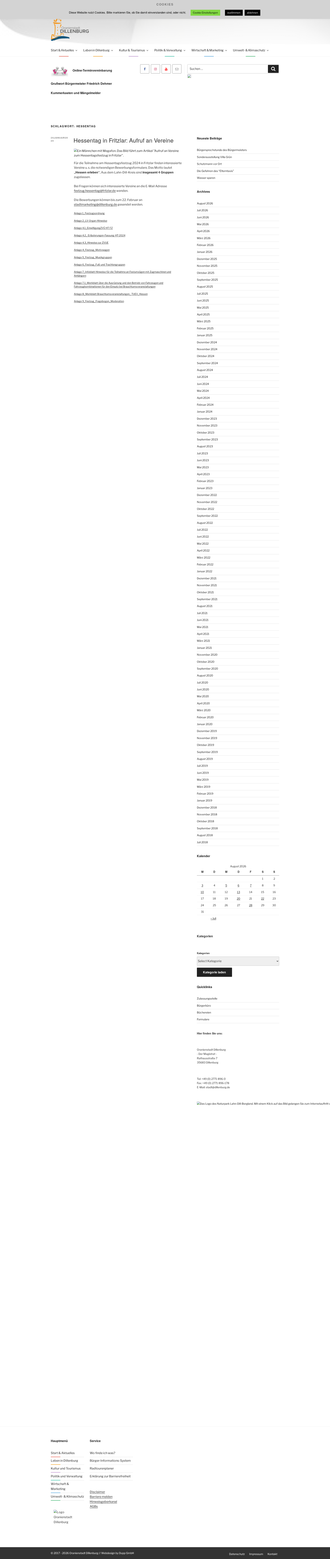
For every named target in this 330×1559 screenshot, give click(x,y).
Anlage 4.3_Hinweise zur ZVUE (91, 242)
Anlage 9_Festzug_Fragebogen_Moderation (99, 301)
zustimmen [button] (233, 12)
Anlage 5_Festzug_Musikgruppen (93, 257)
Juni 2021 (203, 620)
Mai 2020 (203, 696)
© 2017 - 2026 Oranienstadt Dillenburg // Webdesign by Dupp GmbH (92, 1553)
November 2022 (207, 502)
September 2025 (207, 279)
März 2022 (203, 557)
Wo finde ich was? (102, 1453)
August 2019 (205, 758)
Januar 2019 (204, 800)
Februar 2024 (205, 404)
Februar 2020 (205, 717)
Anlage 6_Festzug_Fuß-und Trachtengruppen (99, 264)
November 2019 (207, 738)
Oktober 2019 (205, 744)
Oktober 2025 (205, 272)
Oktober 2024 (205, 356)
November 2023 (207, 425)
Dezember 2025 (207, 258)
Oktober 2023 (205, 432)
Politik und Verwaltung (66, 1476)
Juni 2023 (203, 460)
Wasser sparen (206, 177)
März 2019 (203, 786)
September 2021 (207, 599)
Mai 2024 (203, 390)
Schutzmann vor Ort (209, 163)
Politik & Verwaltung (168, 50)
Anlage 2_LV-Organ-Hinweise (90, 220)
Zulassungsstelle (207, 998)
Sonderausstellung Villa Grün (214, 157)
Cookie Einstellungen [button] (205, 12)
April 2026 (203, 231)
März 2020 (204, 710)
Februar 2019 (205, 793)
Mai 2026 (203, 224)
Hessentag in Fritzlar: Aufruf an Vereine (124, 140)
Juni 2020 (203, 689)
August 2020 (205, 675)
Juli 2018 (202, 842)
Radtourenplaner (102, 1468)
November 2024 (207, 349)
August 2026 (205, 203)
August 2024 (205, 370)
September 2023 (207, 439)
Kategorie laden (214, 972)
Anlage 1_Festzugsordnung (89, 213)
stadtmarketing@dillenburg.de (95, 204)
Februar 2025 (205, 328)
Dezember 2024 (207, 342)
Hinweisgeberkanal (103, 1501)
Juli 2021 (202, 613)
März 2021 (203, 640)
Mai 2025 (203, 307)
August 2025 (205, 286)
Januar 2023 (204, 488)
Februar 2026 (205, 245)
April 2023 (203, 474)
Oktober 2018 (205, 821)
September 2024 (207, 363)
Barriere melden (101, 1497)
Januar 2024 (204, 411)
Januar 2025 (204, 335)
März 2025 (203, 321)
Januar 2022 (204, 571)
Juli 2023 (202, 453)
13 (238, 892)
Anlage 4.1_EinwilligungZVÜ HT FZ (93, 228)
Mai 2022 (203, 543)
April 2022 (203, 550)
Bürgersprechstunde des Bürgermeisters (222, 150)
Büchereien (204, 1012)
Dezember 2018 (207, 807)
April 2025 (203, 314)
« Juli (213, 918)
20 (238, 898)
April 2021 (203, 633)
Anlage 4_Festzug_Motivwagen (92, 249)
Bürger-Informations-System (110, 1460)
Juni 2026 (203, 217)
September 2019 (207, 752)
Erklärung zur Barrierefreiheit (110, 1476)
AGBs (94, 1506)
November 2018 (207, 814)
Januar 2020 (205, 724)
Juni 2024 (203, 383)
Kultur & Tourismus (132, 50)
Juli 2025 (202, 293)
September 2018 (207, 828)
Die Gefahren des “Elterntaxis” (215, 171)
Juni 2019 (203, 772)
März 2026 (203, 238)
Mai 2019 (203, 779)
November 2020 (207, 654)
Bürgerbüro (204, 1005)
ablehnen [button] (252, 12)
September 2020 (207, 668)
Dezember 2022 (207, 495)
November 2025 (207, 265)
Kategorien (203, 953)
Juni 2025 (203, 300)
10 (202, 892)
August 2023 (205, 446)
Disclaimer (97, 1492)
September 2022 (207, 515)
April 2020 (203, 703)
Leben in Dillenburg (96, 50)
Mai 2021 (202, 627)
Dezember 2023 (207, 418)
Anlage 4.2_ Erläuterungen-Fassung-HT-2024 (99, 235)
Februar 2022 (205, 564)
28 (250, 905)
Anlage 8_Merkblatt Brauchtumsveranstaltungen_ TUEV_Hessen (111, 294)
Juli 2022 (202, 529)
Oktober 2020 (205, 661)
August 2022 (205, 522)
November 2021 (207, 585)
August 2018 (205, 835)
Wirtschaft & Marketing (207, 50)
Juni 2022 (203, 536)
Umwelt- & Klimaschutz (249, 50)
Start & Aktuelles (62, 50)
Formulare (203, 1019)
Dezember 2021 (207, 578)
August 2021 (205, 606)
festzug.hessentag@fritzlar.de (95, 191)
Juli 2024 (202, 376)
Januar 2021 (204, 647)
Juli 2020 (202, 682)
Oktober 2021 (205, 592)
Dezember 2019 (207, 731)
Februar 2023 (205, 481)
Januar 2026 (204, 251)
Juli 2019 (202, 765)
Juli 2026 (202, 210)
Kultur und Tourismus (66, 1468)
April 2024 (203, 397)
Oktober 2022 (205, 508)
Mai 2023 (203, 467)
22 (262, 898)
